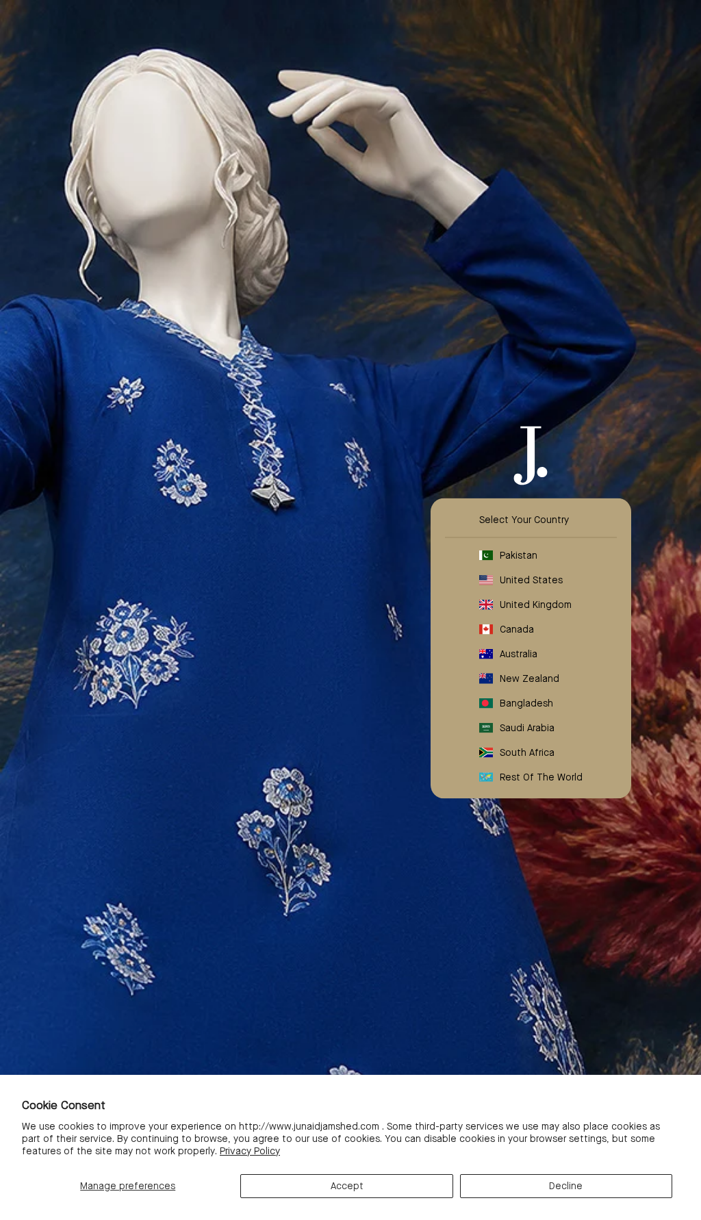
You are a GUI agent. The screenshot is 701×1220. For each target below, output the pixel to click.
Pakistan (518, 555)
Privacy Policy (250, 1150)
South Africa (527, 752)
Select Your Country (524, 519)
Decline (566, 1185)
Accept (347, 1185)
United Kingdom (536, 604)
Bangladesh (526, 703)
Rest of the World (541, 777)
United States (531, 579)
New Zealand (529, 678)
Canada (517, 629)
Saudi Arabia (527, 727)
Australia (518, 653)
